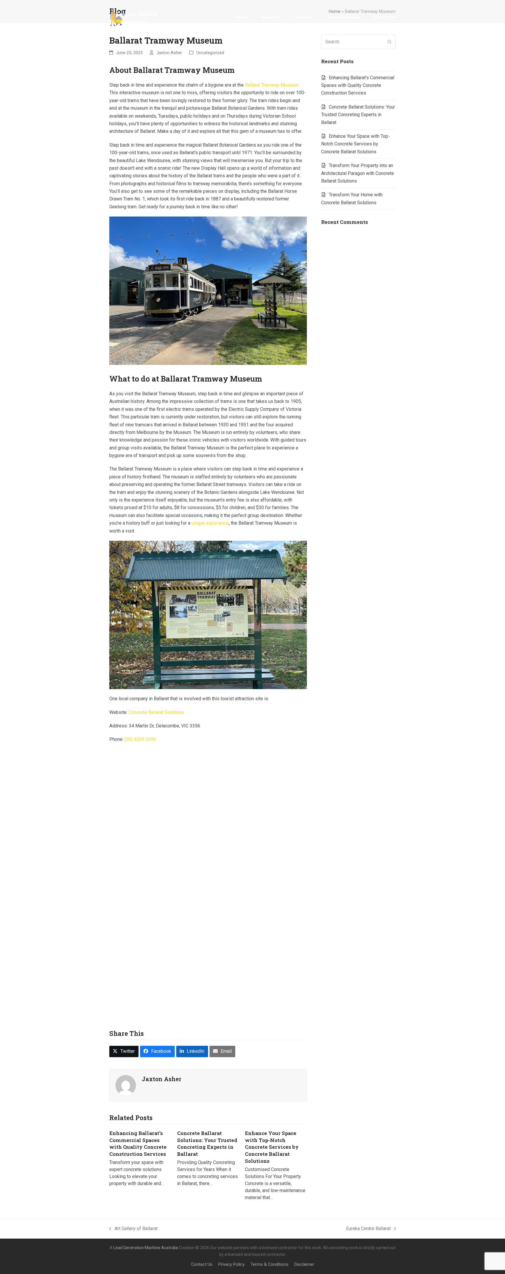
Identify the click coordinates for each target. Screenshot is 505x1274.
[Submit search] (390, 42)
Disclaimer (304, 1264)
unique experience (210, 523)
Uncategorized (210, 52)
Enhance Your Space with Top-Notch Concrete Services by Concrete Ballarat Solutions (272, 1147)
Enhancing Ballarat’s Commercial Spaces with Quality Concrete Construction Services (138, 1143)
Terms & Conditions (269, 1264)
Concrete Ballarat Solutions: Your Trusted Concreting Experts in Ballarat (207, 1143)
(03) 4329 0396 (140, 739)
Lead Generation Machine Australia (145, 1247)
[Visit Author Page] (125, 1085)
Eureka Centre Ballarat (368, 1229)
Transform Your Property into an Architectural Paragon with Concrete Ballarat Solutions (357, 173)
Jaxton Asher (169, 52)
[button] (124, 1051)
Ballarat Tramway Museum (271, 85)
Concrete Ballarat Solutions (156, 712)
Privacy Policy (231, 1264)
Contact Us (201, 1264)
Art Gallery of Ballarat (133, 1229)
